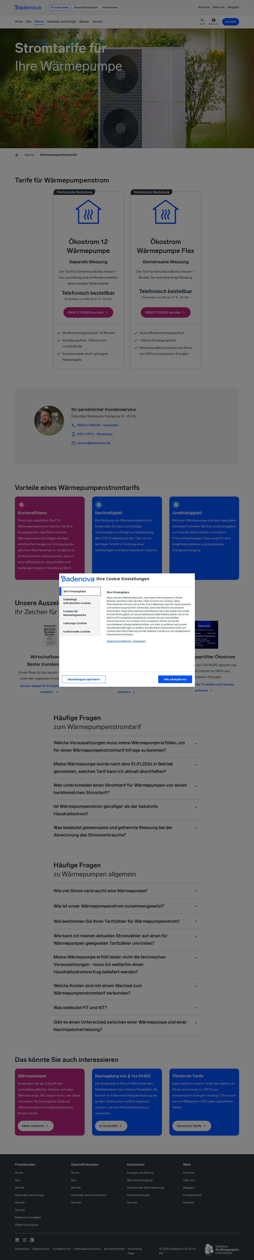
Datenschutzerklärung (119, 641)
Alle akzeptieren (175, 679)
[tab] (80, 591)
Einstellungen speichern (84, 679)
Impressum (139, 641)
